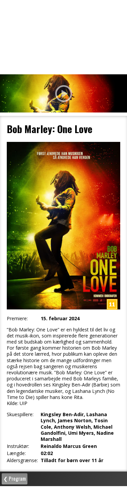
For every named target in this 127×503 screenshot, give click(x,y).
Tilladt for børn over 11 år (72, 460)
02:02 (47, 453)
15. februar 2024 (60, 319)
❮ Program (14, 478)
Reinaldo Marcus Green (69, 446)
